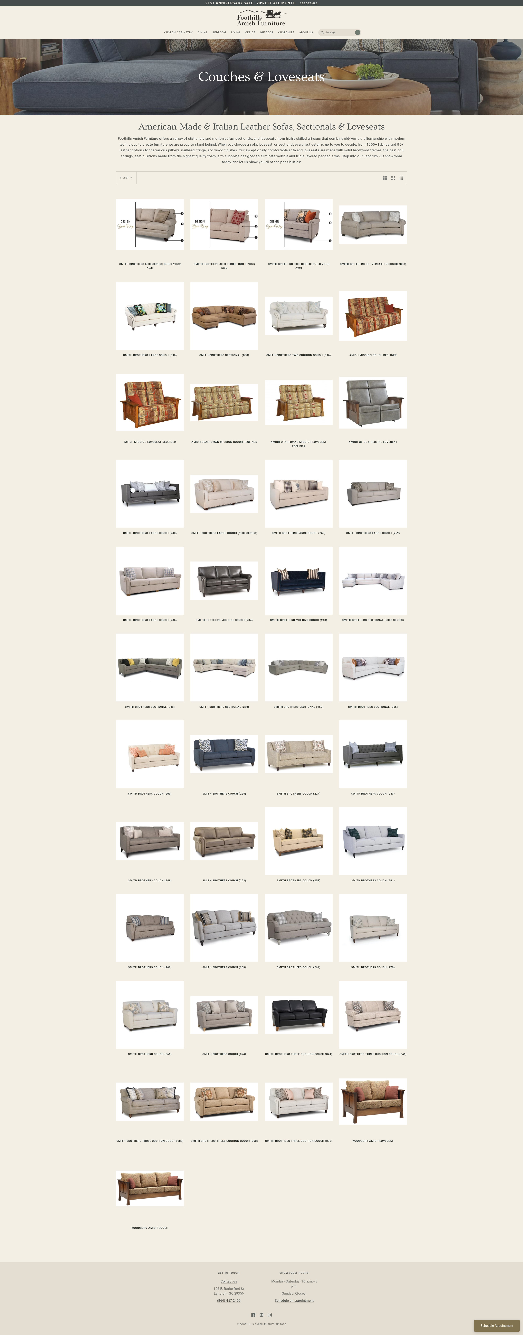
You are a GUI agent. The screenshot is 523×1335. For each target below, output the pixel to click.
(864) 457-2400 (229, 1301)
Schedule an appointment (294, 1301)
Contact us (229, 1281)
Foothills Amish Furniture (259, 1324)
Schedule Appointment (497, 1326)
